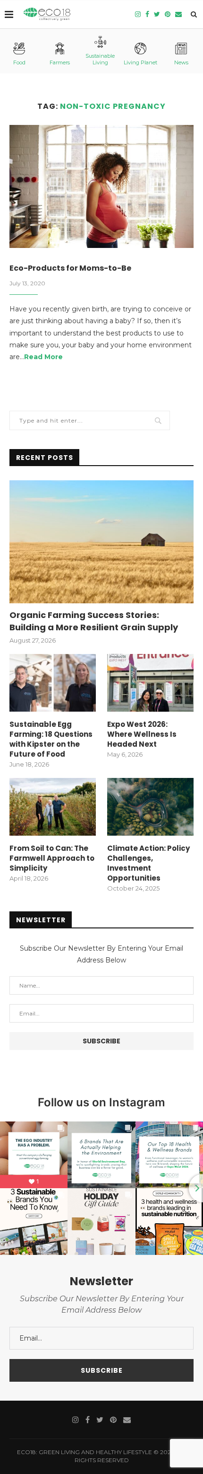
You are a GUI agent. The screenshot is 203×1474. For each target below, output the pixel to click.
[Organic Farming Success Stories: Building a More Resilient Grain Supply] (101, 541)
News (181, 62)
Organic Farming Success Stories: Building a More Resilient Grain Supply (93, 621)
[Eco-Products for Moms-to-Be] (101, 186)
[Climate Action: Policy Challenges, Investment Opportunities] (150, 807)
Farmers (60, 62)
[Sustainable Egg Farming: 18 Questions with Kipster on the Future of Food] (52, 683)
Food (19, 62)
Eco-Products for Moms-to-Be (70, 268)
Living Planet (140, 62)
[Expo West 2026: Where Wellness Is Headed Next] (150, 683)
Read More (43, 357)
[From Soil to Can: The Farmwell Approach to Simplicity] (52, 807)
